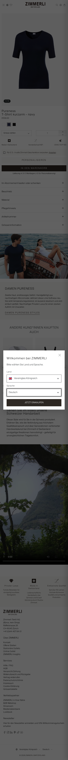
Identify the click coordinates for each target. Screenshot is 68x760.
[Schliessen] (59, 355)
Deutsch (13, 392)
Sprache (11, 385)
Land (9, 371)
